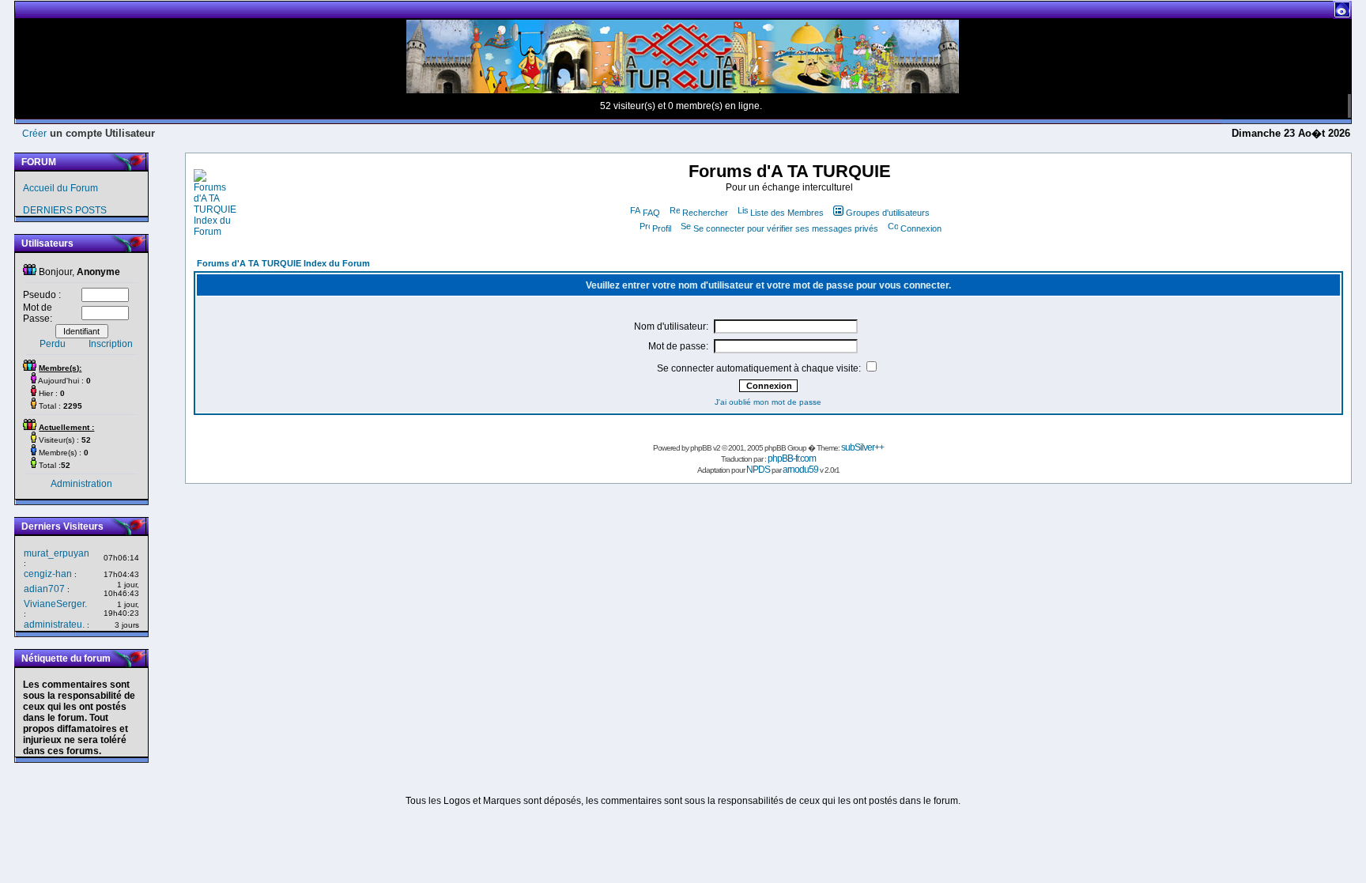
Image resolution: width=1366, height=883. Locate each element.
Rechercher (705, 212)
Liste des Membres (787, 212)
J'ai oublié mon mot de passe (768, 402)
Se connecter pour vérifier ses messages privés (785, 228)
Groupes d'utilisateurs (888, 212)
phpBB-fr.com (792, 458)
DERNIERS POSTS (65, 210)
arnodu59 (800, 469)
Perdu (53, 343)
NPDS (758, 469)
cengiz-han (48, 573)
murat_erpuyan (56, 553)
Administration (81, 483)
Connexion (920, 228)
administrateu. (54, 624)
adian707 (44, 588)
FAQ (651, 212)
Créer (34, 133)
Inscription (111, 343)
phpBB (700, 447)
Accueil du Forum (60, 188)
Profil (661, 228)
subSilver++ (862, 447)
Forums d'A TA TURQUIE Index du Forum (283, 263)
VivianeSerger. (55, 603)
